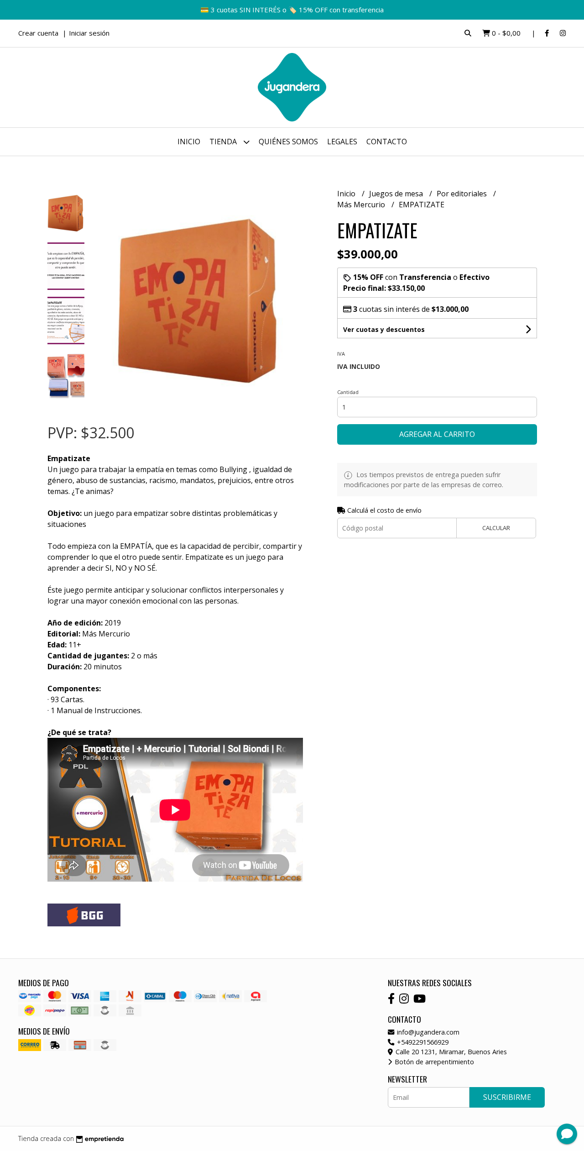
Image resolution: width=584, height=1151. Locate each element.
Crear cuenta (38, 32)
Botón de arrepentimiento (433, 1061)
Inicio (188, 142)
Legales (342, 142)
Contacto (386, 142)
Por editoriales (463, 194)
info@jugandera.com (427, 1032)
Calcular (496, 528)
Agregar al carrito (437, 434)
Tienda (224, 142)
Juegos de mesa (397, 194)
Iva (341, 353)
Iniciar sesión (89, 32)
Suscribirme (507, 1097)
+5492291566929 (421, 1042)
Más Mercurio (362, 205)
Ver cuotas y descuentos (384, 329)
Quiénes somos (288, 142)
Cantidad (348, 392)
